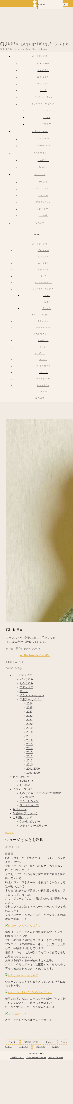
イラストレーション (43, 97)
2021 (29, 719)
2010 (29, 764)
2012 (29, 756)
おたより (39, 223)
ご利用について (22, 817)
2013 (29, 752)
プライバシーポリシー (33, 825)
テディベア (43, 84)
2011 (29, 760)
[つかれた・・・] (16, 1013)
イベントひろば (40, 131)
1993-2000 (33, 772)
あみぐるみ (43, 70)
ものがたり (43, 160)
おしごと (43, 182)
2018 (29, 732)
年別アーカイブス (31, 699)
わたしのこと (40, 153)
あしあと (43, 167)
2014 (29, 748)
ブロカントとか (43, 202)
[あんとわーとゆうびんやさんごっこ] (28, 992)
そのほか (46, 124)
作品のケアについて (25, 813)
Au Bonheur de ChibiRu (35, 655)
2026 (46, 111)
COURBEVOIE (31, 1042)
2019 (29, 728)
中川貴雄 (40, 1046)
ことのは (43, 216)
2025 (46, 117)
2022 (29, 715)
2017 (29, 736)
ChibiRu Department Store (34, 44)
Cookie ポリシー (30, 821)
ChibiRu (12, 1042)
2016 (29, 740)
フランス (23, 1046)
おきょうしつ (43, 139)
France (49, 1042)
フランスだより (43, 189)
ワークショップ (43, 146)
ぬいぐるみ (43, 77)
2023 (29, 711)
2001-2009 (33, 768)
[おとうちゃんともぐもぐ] (21, 975)
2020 (29, 723)
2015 (29, 744)
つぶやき (9, 833)
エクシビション (29, 801)
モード (43, 90)
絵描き (55, 1046)
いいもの (43, 196)
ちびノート (39, 174)
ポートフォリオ (40, 56)
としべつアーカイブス (43, 104)
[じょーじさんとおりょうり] (23, 925)
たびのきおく (43, 209)
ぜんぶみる (43, 64)
